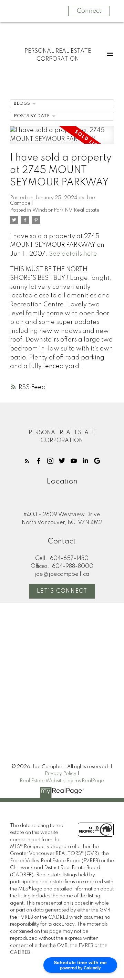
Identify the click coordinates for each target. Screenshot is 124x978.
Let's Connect (62, 591)
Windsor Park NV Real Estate (66, 210)
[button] (27, 461)
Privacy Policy (60, 773)
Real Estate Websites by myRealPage (62, 780)
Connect (89, 11)
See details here (73, 254)
